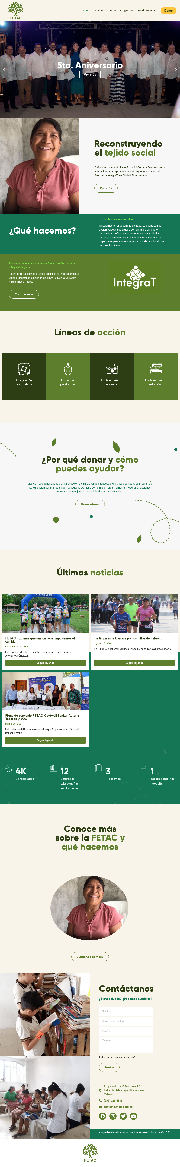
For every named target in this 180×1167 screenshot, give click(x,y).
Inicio (86, 10)
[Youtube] (133, 1116)
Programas (127, 10)
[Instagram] (113, 1116)
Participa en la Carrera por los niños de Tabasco (128, 638)
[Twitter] (123, 1116)
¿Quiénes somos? (105, 10)
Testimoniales (146, 10)
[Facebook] (102, 1116)
